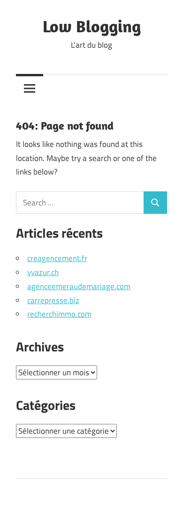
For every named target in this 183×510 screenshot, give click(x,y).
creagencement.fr (57, 258)
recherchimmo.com (59, 314)
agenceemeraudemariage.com (78, 286)
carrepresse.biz (53, 300)
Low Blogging (92, 25)
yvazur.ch (43, 272)
